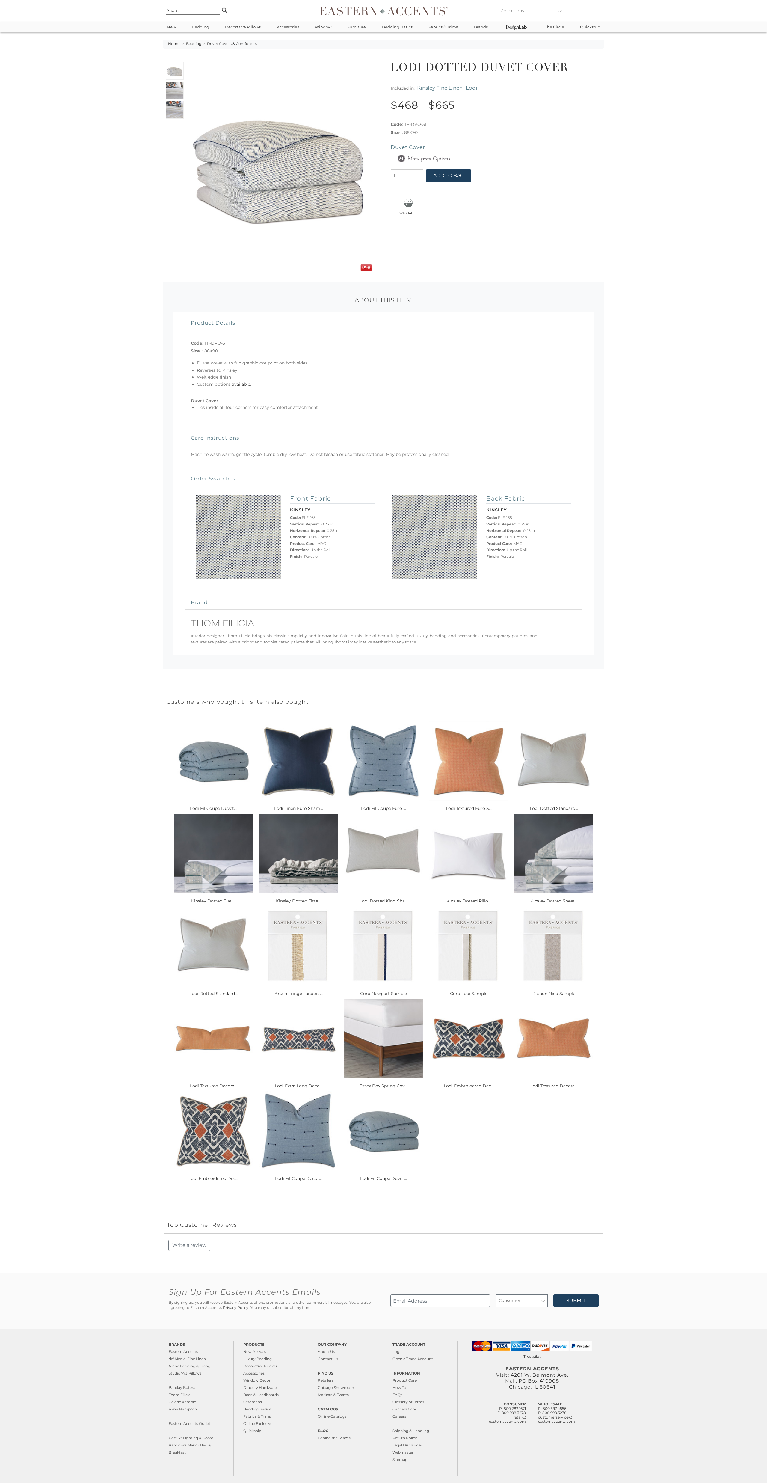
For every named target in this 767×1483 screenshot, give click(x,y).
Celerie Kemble (182, 1402)
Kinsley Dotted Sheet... (553, 901)
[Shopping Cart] (599, 11)
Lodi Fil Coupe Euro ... (383, 808)
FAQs (397, 1394)
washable (408, 212)
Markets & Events (333, 1394)
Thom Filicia (180, 1394)
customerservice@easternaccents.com (556, 1419)
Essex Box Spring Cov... (383, 1086)
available (241, 384)
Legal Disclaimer (407, 1445)
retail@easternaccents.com (507, 1419)
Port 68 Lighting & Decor (191, 1438)
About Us (326, 1351)
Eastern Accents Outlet (189, 1423)
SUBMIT (575, 1300)
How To (399, 1387)
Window (323, 27)
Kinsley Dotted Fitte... (298, 901)
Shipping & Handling (410, 1430)
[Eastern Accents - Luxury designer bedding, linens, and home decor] (383, 10)
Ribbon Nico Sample (553, 993)
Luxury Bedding (257, 1359)
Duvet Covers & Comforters (232, 44)
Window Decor (257, 1380)
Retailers (325, 1380)
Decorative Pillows (243, 27)
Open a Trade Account (412, 1359)
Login (397, 1351)
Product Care (404, 1380)
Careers (399, 1416)
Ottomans (252, 1402)
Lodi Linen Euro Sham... (298, 808)
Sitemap (399, 1459)
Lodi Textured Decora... (213, 1086)
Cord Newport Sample (383, 993)
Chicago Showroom (336, 1387)
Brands (481, 27)
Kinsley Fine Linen (440, 88)
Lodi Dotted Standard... (554, 808)
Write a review (189, 1245)
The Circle (554, 27)
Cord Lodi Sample (468, 993)
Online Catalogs (332, 1416)
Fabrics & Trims (443, 27)
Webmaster (402, 1452)
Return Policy (404, 1438)
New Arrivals (254, 1351)
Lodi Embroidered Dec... (469, 1086)
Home (173, 44)
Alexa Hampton (183, 1409)
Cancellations (404, 1409)
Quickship (590, 27)
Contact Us (328, 1359)
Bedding (200, 27)
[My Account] (595, 11)
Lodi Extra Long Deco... (298, 1086)
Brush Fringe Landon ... (298, 993)
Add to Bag (448, 175)
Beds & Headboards (261, 1394)
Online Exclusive (257, 1423)
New (171, 27)
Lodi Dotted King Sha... (383, 901)
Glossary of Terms (408, 1402)
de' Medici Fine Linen (187, 1359)
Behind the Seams (334, 1438)
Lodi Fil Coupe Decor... (298, 1178)
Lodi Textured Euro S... (469, 808)
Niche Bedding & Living (189, 1366)
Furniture (356, 27)
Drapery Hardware (260, 1387)
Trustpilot (532, 1356)
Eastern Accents (183, 1351)
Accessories (288, 27)
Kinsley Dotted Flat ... (213, 901)
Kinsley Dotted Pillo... (468, 901)
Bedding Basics (397, 27)
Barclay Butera (182, 1387)
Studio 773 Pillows (185, 1373)
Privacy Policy (235, 1308)
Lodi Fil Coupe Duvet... (213, 808)
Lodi (471, 88)
